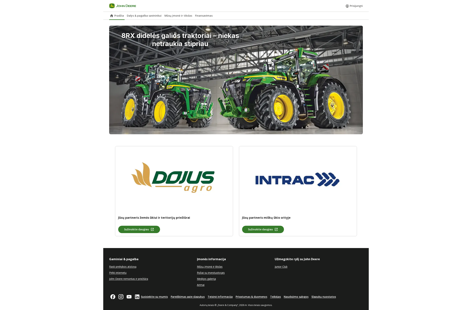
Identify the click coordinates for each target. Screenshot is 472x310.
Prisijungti (356, 6)
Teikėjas (275, 296)
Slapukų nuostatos (323, 296)
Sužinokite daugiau (136, 229)
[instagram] (121, 296)
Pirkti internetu (117, 272)
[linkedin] (137, 296)
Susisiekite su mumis (154, 296)
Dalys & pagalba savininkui (144, 15)
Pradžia (119, 15)
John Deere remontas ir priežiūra (128, 278)
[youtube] (129, 296)
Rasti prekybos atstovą (122, 266)
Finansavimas (204, 15)
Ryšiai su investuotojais (211, 272)
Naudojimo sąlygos (296, 296)
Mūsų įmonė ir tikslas (178, 15)
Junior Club (281, 266)
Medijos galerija (206, 278)
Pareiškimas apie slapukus (188, 296)
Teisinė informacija (220, 296)
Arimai (200, 285)
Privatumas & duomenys (251, 296)
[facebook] (113, 296)
